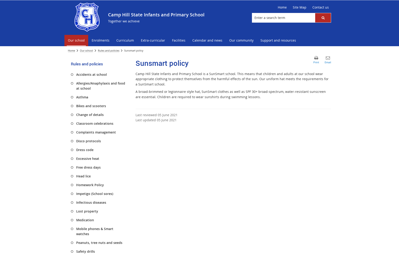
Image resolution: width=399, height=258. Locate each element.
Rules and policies (108, 50)
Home (71, 50)
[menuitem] (76, 40)
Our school (86, 50)
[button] (323, 17)
